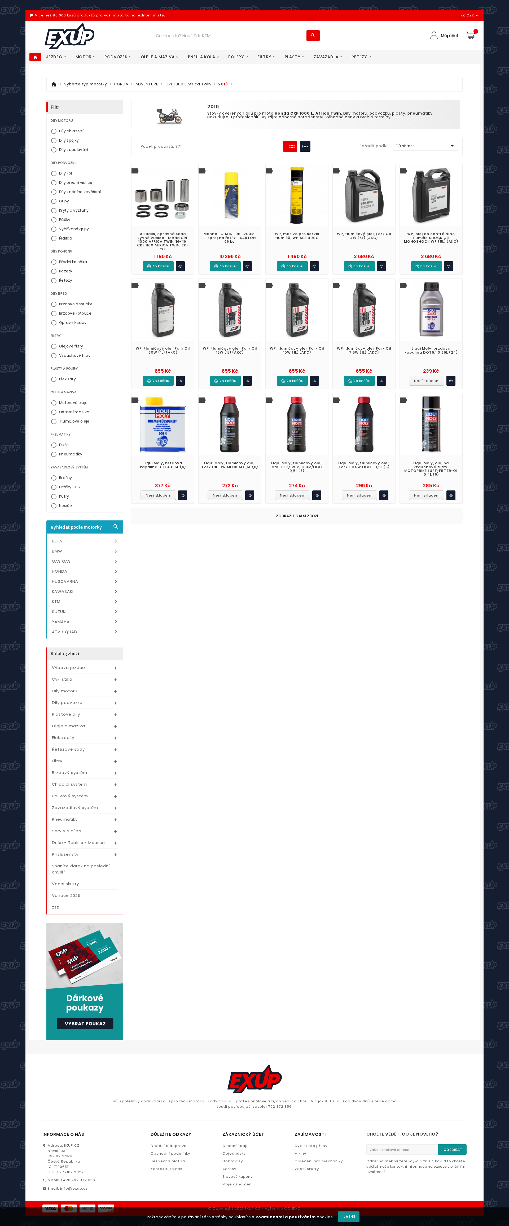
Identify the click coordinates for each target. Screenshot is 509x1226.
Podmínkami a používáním (286, 1217)
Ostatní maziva (74, 412)
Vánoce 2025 (66, 895)
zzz (55, 907)
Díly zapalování (73, 149)
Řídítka (65, 238)
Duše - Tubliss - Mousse (78, 842)
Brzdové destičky (75, 304)
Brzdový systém (69, 772)
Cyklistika (62, 679)
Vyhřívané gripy (74, 229)
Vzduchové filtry (75, 355)
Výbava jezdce (68, 667)
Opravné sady (73, 322)
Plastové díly (66, 714)
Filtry (57, 761)
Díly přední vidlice (76, 182)
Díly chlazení (71, 131)
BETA (85, 541)
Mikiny (300, 1153)
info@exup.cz (74, 1188)
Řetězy (65, 280)
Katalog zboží (65, 653)
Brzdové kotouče (75, 313)
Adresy (229, 1168)
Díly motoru (64, 691)
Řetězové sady (68, 749)
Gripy (64, 201)
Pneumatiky (70, 454)
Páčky (65, 219)
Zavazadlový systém (75, 807)
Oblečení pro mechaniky (319, 1161)
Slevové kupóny (237, 1176)
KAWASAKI (85, 591)
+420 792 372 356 (77, 1179)
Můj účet (450, 35)
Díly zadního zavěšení (80, 191)
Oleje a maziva (68, 726)
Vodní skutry (65, 883)
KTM (85, 601)
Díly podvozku (67, 702)
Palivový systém (70, 796)
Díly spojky (69, 140)
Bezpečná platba (168, 1161)
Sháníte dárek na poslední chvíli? (81, 869)
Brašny (65, 477)
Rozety (65, 271)
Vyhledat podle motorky (85, 527)
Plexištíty (67, 379)
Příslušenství (66, 854)
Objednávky (234, 1153)
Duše (64, 444)
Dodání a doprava (169, 1145)
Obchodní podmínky (170, 1153)
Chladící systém (69, 784)
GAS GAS (85, 561)
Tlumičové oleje (74, 421)
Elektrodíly (63, 737)
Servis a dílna (66, 831)
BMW (85, 551)
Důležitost (425, 146)
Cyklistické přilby (311, 1145)
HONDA (85, 571)
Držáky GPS (69, 487)
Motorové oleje (73, 402)
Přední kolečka (73, 261)
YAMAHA (85, 622)
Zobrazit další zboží (297, 516)
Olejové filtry (71, 346)
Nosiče (65, 505)
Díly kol (65, 173)
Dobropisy (232, 1161)
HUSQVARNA (85, 581)
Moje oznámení (237, 1184)
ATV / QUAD (85, 632)
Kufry (64, 496)
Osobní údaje (235, 1145)
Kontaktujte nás (166, 1168)
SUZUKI (85, 611)
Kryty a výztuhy (74, 210)
